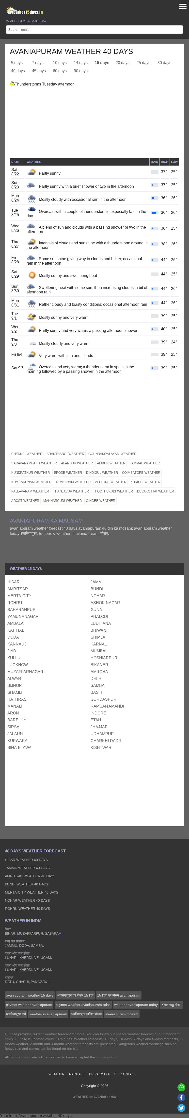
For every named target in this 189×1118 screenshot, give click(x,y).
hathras (17, 699)
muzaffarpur (30, 933)
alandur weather (77, 463)
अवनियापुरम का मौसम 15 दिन (75, 995)
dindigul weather (102, 472)
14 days (81, 63)
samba (98, 685)
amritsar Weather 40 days (30, 876)
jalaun (15, 734)
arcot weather (25, 501)
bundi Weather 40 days (26, 884)
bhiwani (99, 630)
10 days (60, 63)
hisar (13, 582)
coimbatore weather (141, 472)
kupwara (17, 741)
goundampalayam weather (112, 454)
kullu (13, 658)
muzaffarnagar (25, 672)
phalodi (99, 616)
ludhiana (101, 623)
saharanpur (21, 610)
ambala (15, 623)
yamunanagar (23, 616)
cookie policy (106, 1057)
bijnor (14, 685)
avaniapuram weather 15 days (29, 995)
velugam (42, 958)
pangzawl (40, 982)
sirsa (13, 727)
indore (98, 713)
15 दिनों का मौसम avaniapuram (118, 995)
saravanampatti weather (34, 463)
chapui (22, 982)
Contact (128, 1074)
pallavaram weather (30, 491)
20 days (122, 63)
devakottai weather (155, 491)
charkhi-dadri (107, 741)
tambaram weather (73, 482)
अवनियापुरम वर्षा (16, 1014)
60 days (60, 71)
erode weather (68, 472)
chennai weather (26, 454)
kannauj (16, 644)
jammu (98, 582)
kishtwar (101, 747)
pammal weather (144, 463)
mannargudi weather (62, 501)
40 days (18, 71)
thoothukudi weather (113, 491)
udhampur (102, 734)
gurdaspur (103, 699)
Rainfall (76, 1074)
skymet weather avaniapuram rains (83, 1005)
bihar (10, 933)
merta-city (19, 596)
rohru (14, 603)
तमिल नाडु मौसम (171, 1005)
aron (13, 713)
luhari (11, 958)
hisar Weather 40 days (26, 860)
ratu (9, 982)
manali (14, 706)
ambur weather (111, 463)
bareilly (16, 720)
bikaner (99, 665)
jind (11, 651)
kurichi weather (145, 482)
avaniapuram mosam (121, 1014)
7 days (38, 63)
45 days (39, 71)
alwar (14, 679)
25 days (143, 63)
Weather (56, 1074)
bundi (97, 589)
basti (96, 692)
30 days (164, 63)
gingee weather (100, 501)
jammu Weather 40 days (27, 868)
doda (13, 637)
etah (96, 720)
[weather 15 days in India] (23, 11)
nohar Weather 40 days (27, 900)
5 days (17, 63)
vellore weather (110, 482)
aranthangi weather (65, 454)
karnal (99, 644)
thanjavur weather (71, 491)
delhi (96, 679)
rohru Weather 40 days (27, 909)
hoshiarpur (104, 658)
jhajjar (99, 727)
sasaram (53, 933)
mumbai (98, 651)
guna (96, 610)
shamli (14, 692)
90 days (81, 71)
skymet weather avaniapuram (29, 1005)
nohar (98, 596)
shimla (98, 637)
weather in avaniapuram (48, 1014)
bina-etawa (19, 747)
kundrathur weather (30, 472)
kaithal (15, 630)
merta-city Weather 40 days (31, 892)
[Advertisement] (94, 123)
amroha (99, 672)
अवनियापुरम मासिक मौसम (86, 1014)
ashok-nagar (105, 603)
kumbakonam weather (31, 482)
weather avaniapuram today (136, 1005)
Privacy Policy (102, 1074)
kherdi (25, 958)
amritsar (17, 589)
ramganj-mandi (107, 706)
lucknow (17, 665)
